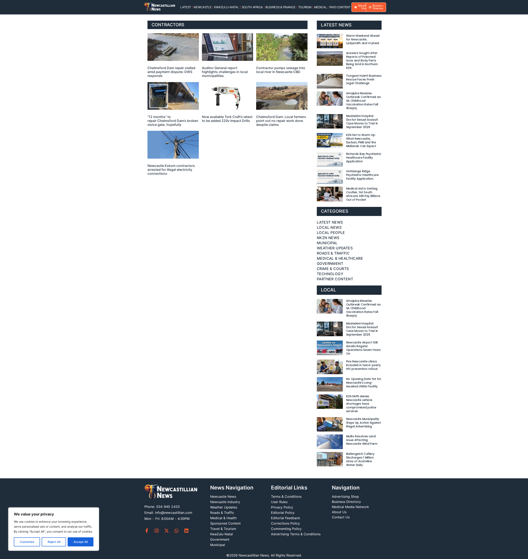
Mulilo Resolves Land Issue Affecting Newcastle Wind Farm (361, 440)
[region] (53, 529)
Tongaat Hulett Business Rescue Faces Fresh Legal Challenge (364, 79)
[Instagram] (156, 530)
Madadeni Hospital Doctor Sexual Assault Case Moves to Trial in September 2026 (362, 121)
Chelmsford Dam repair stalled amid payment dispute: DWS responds (171, 72)
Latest (185, 7)
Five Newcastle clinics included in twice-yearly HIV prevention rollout (363, 365)
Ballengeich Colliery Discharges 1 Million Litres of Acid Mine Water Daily (360, 459)
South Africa (252, 7)
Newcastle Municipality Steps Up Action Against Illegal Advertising (363, 422)
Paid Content (339, 7)
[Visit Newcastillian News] (170, 492)
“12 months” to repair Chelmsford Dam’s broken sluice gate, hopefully (172, 121)
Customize (27, 542)
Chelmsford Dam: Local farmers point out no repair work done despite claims (281, 121)
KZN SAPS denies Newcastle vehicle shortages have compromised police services (361, 403)
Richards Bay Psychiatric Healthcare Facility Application (363, 157)
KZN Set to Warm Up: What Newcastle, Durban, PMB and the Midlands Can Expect (361, 140)
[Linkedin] (186, 530)
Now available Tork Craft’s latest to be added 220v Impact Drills (227, 119)
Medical (320, 7)
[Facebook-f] (146, 530)
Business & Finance (280, 7)
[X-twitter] (166, 530)
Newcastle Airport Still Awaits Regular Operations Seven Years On (363, 348)
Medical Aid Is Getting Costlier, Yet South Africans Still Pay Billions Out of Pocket (363, 194)
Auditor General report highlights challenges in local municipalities (225, 72)
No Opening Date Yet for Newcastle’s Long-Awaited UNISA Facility (363, 382)
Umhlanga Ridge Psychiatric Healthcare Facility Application (362, 175)
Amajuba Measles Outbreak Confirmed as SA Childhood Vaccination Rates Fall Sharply (363, 100)
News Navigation (231, 487)
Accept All (81, 542)
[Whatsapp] (176, 530)
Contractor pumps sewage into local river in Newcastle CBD (280, 70)
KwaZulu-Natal (226, 7)
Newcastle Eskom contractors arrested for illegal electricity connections (171, 170)
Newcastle (202, 7)
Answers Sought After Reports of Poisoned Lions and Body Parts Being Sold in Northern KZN (362, 60)
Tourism (304, 7)
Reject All (54, 542)
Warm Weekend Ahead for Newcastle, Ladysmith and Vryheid (363, 39)
